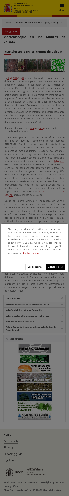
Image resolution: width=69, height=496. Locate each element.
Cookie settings (35, 266)
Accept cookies (55, 266)
